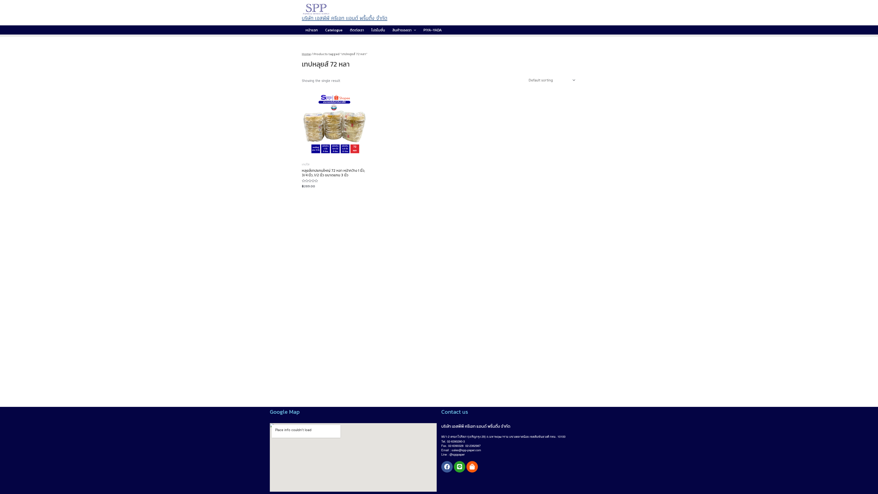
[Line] (459, 467)
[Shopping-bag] (472, 467)
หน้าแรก (311, 30)
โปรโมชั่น (378, 30)
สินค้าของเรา (402, 30)
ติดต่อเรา (357, 30)
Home (306, 53)
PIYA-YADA (432, 30)
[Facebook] (447, 467)
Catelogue (334, 30)
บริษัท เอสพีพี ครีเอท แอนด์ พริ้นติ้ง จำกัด (344, 17)
